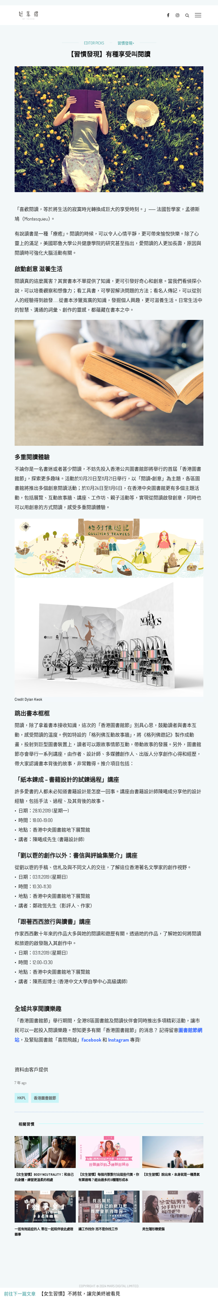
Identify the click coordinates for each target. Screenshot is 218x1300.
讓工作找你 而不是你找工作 (98, 1229)
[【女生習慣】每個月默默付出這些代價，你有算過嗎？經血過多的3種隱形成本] (109, 1151)
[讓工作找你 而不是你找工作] (109, 1206)
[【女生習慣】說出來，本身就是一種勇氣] (172, 1151)
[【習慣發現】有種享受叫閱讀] (109, 128)
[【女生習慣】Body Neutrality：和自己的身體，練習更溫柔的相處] (45, 1151)
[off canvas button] (198, 15)
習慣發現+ (126, 43)
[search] (187, 15)
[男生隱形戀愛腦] (172, 1206)
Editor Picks (94, 43)
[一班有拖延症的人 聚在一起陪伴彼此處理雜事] (45, 1206)
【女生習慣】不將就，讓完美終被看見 (78, 1294)
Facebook (91, 1040)
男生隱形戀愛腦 (153, 1229)
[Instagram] (177, 15)
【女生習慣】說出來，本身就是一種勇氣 (171, 1174)
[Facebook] (168, 15)
